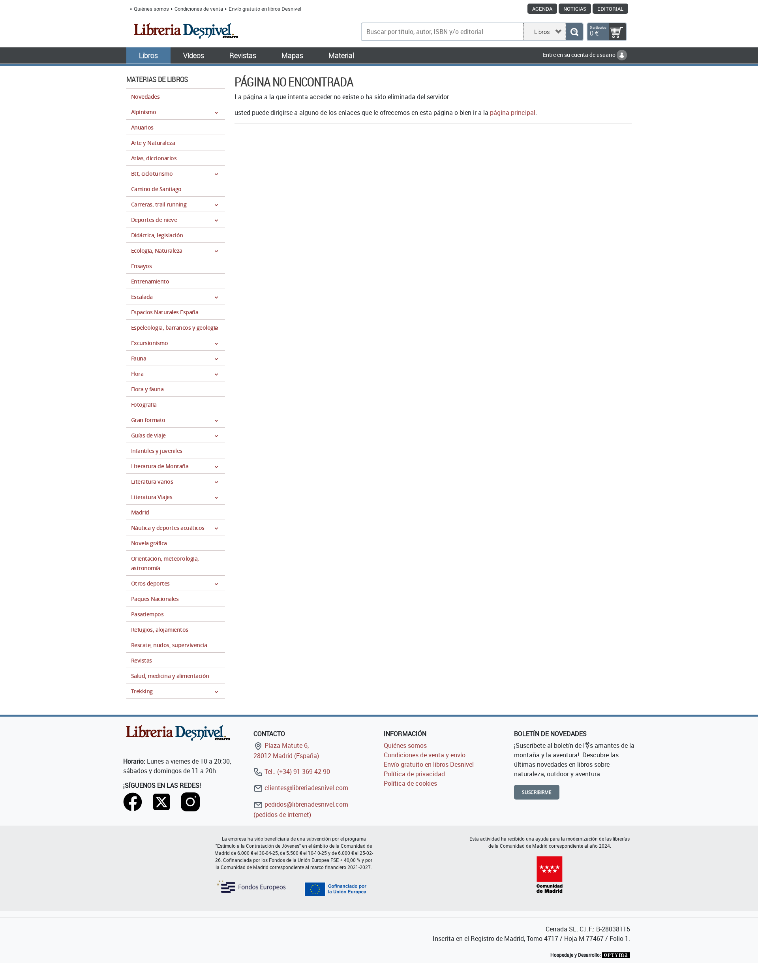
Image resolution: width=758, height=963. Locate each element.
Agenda (542, 8)
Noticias (574, 8)
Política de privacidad (414, 774)
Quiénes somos (151, 8)
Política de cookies (410, 783)
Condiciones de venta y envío (424, 755)
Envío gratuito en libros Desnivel (265, 8)
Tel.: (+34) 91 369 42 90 (296, 771)
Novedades (145, 96)
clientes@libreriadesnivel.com (305, 787)
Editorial (610, 8)
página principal (512, 112)
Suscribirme (537, 792)
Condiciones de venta (198, 8)
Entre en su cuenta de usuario (580, 54)
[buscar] (574, 31)
